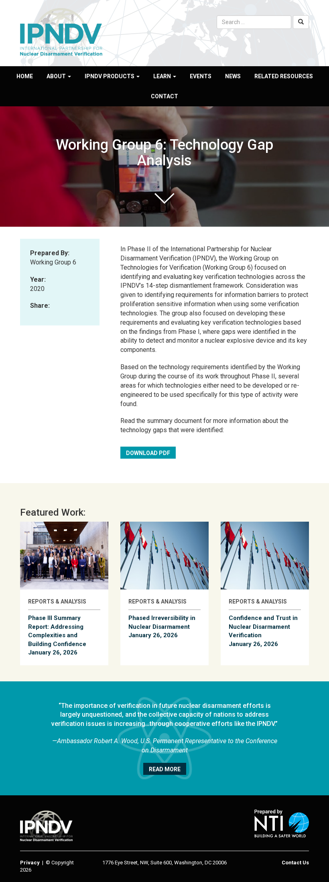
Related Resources (283, 76)
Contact (164, 96)
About (57, 76)
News (233, 76)
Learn (162, 76)
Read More (165, 769)
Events (200, 76)
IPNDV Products (110, 76)
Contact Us (295, 863)
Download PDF (148, 453)
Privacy (30, 863)
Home (24, 76)
